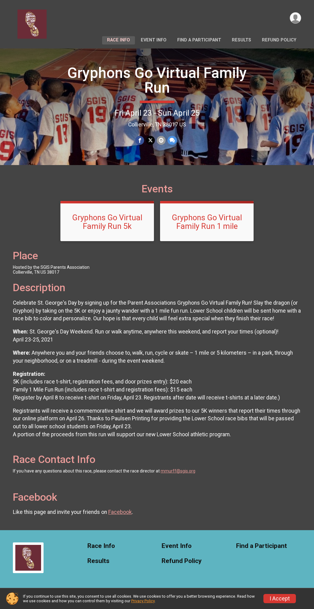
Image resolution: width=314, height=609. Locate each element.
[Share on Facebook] (139, 140)
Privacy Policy (143, 601)
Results (241, 40)
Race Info (118, 40)
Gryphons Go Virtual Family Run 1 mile (207, 222)
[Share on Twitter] (150, 140)
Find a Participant (199, 40)
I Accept (280, 599)
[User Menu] (295, 18)
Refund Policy (279, 40)
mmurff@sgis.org (178, 470)
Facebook (120, 512)
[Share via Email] (161, 140)
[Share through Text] (172, 140)
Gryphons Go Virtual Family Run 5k (107, 222)
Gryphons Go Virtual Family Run (157, 80)
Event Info (154, 40)
